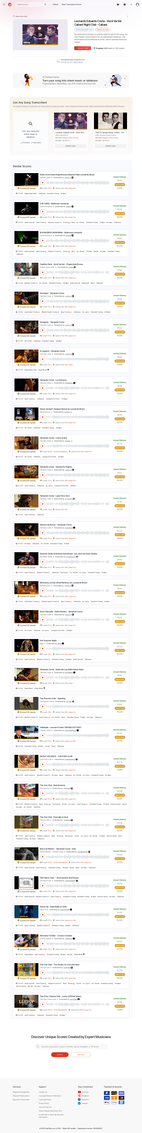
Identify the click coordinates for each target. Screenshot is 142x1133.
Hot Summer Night (48, 640)
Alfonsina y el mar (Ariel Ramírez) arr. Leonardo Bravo (63, 582)
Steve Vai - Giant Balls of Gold (53, 906)
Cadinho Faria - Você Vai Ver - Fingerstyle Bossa (61, 264)
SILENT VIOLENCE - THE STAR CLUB (56, 756)
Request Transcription (21, 1096)
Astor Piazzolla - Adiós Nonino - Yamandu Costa (61, 611)
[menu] (4, 4)
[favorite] (117, 4)
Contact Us (43, 1092)
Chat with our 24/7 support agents (72, 62)
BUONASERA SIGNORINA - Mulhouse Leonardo (61, 232)
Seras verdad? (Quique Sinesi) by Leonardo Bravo (62, 409)
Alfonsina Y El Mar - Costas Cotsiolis (56, 935)
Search (60, 1055)
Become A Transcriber (21, 1099)
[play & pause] (42, 182)
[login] (137, 4)
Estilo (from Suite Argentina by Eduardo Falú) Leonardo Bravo (67, 174)
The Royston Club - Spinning (52, 698)
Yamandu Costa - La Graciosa (53, 380)
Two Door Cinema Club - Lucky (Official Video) (60, 996)
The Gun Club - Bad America (52, 785)
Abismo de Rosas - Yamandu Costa (55, 524)
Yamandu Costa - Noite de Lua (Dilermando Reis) (62, 669)
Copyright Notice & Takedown (50, 1096)
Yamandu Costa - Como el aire (53, 438)
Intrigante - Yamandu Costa (52, 322)
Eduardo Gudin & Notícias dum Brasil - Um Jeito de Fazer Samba (68, 553)
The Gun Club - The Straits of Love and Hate (59, 964)
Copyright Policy (45, 1099)
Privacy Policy (44, 1103)
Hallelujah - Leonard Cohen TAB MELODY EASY (61, 727)
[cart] (124, 4)
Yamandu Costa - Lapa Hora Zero (55, 496)
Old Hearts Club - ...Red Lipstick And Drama (59, 877)
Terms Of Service (45, 1107)
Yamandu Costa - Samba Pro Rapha (56, 467)
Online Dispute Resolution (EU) (50, 1111)
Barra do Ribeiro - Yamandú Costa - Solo (58, 849)
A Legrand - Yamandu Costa (52, 351)
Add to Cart (120, 184)
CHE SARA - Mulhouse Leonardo (54, 203)
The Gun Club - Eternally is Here (54, 817)
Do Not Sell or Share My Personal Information (51, 1115)
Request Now (82, 48)
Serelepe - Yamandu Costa (52, 293)
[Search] (45, 4)
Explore (81, 1055)
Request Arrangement (21, 1092)
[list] (131, 4)
